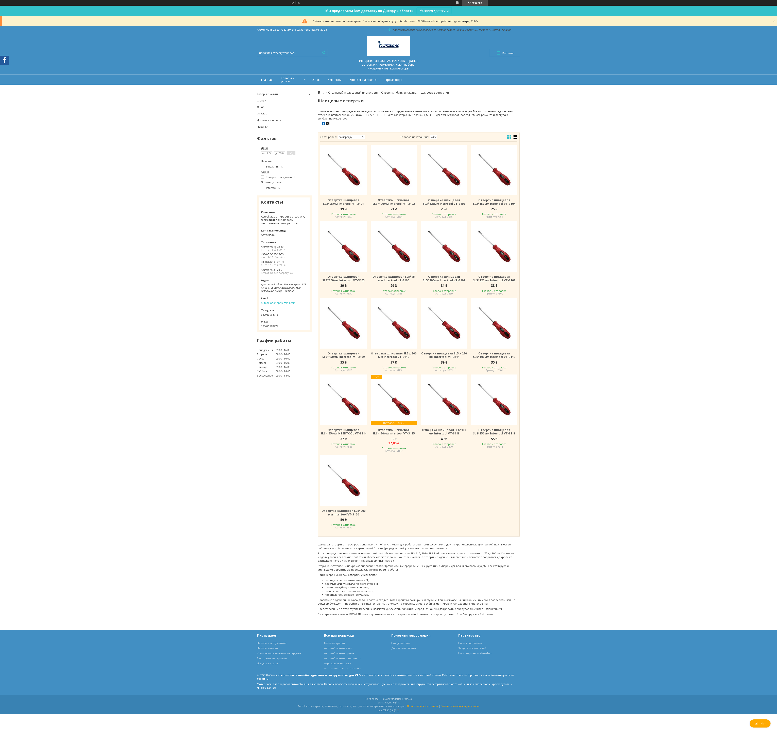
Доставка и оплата (363, 79)
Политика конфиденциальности (460, 706)
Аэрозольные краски (337, 663)
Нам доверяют (400, 643)
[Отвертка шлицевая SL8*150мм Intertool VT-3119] (494, 399)
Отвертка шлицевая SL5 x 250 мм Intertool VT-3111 (444, 355)
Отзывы (262, 113)
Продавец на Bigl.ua (388, 702)
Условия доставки (434, 11)
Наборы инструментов (272, 643)
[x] (327, 124)
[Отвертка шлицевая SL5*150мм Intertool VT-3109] (343, 323)
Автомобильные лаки (338, 648)
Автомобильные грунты (339, 653)
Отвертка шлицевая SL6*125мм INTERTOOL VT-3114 (343, 431)
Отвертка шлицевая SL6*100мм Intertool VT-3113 (494, 355)
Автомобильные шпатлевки (342, 658)
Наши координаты (470, 643)
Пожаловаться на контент (422, 706)
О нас (315, 79)
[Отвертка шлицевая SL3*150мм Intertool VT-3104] (494, 170)
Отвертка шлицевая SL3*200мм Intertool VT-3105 (343, 278)
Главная (267, 79)
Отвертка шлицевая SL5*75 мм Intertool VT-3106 (394, 278)
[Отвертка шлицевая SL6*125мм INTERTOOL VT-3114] (343, 399)
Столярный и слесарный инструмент (353, 92)
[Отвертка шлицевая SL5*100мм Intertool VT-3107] (444, 246)
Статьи (261, 100)
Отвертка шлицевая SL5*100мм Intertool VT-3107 (444, 278)
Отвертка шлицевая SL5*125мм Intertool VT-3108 (494, 278)
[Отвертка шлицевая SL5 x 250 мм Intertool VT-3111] (444, 323)
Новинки (262, 126)
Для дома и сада (267, 663)
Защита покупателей (472, 648)
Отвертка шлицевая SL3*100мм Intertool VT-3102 (394, 201)
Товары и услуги (287, 80)
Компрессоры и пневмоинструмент (280, 653)
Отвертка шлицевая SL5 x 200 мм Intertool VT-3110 (393, 355)
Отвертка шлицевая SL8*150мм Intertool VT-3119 (494, 431)
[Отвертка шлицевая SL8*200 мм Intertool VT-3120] (343, 480)
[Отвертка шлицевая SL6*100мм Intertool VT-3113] (494, 323)
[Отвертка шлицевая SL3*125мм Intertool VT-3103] (444, 170)
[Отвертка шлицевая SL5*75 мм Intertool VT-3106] (394, 246)
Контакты (335, 79)
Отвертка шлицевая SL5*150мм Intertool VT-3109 (343, 355)
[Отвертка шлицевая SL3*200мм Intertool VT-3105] (343, 246)
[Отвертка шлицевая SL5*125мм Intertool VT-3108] (494, 246)
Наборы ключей (267, 648)
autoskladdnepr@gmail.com (278, 302)
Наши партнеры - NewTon (474, 653)
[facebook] (323, 124)
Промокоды (393, 79)
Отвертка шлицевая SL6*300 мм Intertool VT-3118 (444, 431)
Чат (763, 723)
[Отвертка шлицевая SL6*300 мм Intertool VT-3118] (444, 399)
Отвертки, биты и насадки (399, 92)
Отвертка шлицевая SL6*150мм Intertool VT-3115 (394, 431)
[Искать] (324, 53)
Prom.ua (407, 699)
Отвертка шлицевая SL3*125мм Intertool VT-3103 (444, 201)
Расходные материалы (272, 658)
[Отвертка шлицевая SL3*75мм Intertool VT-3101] (343, 170)
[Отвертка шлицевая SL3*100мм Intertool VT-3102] (394, 170)
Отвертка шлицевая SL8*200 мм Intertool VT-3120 (343, 512)
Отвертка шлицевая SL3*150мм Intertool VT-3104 (494, 201)
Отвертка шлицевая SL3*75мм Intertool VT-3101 (343, 201)
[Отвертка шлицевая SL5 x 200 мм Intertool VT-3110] (394, 323)
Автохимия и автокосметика (342, 668)
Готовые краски (334, 643)
